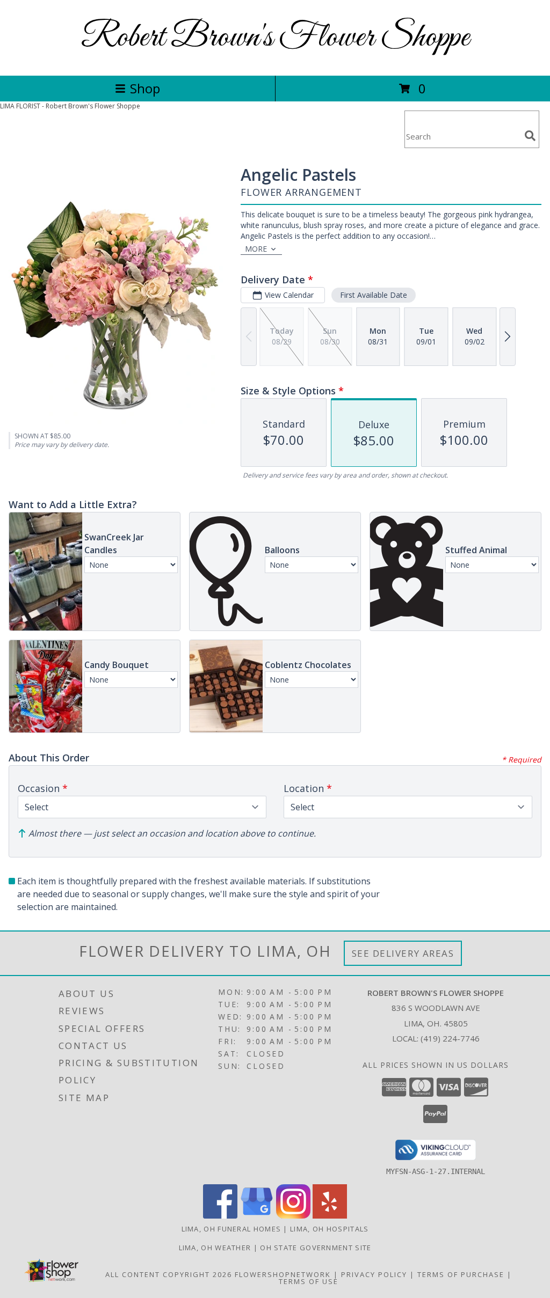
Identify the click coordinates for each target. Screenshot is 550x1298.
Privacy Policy (374, 1274)
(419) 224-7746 (450, 1038)
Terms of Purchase (460, 1274)
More (256, 249)
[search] (530, 136)
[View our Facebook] (220, 1216)
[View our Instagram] (293, 1216)
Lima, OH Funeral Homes (231, 1229)
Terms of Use (308, 1281)
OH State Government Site (315, 1247)
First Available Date (373, 295)
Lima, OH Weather (215, 1247)
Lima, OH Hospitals (329, 1229)
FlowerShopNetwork (283, 1274)
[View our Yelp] (330, 1216)
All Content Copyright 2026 (168, 1274)
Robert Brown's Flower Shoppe (275, 38)
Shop (145, 88)
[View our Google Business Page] (257, 1216)
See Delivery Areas (403, 953)
